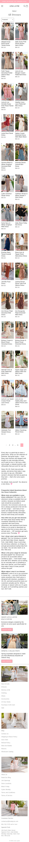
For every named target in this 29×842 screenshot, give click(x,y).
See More (7, 661)
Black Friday (5, 786)
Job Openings (5, 780)
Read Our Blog (6, 777)
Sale (2, 708)
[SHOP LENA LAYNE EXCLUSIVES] (14, 607)
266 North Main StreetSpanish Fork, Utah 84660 (9, 831)
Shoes (3, 696)
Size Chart (4, 739)
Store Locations (6, 783)
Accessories (5, 699)
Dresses (4, 687)
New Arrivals (5, 684)
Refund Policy (5, 742)
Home (14, 11)
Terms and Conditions (8, 792)
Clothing (4, 693)
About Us (4, 774)
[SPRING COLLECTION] (14, 641)
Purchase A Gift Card (8, 705)
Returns (3, 748)
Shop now (7, 629)
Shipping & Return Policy (9, 736)
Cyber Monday (6, 789)
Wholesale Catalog (7, 751)
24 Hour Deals (5, 702)
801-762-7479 (5, 824)
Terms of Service (6, 795)
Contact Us (5, 733)
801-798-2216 (5, 835)
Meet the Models (6, 745)
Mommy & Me (5, 690)
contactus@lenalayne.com (9, 821)
